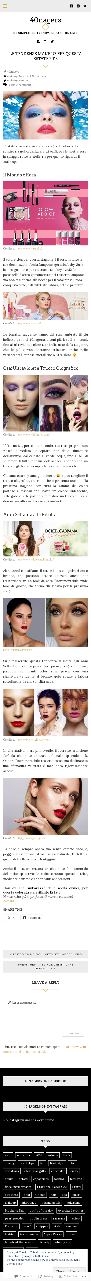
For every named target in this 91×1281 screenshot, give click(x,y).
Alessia (8, 901)
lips (64, 1195)
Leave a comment (19, 85)
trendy (44, 1242)
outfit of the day (41, 1210)
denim (9, 1179)
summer (24, 80)
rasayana (59, 1218)
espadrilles (41, 1179)
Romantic (11, 1226)
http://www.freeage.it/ (31, 838)
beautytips (27, 1163)
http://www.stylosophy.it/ (33, 739)
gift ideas (11, 1195)
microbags (28, 1203)
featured (76, 1179)
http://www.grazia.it (30, 248)
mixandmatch (51, 1203)
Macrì (76, 1195)
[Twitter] (85, 6)
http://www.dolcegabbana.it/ (35, 559)
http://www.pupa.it (29, 323)
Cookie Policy (15, 1263)
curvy (74, 1171)
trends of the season (32, 76)
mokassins (73, 1203)
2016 (39, 1155)
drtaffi (23, 1179)
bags (66, 1155)
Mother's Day (14, 1210)
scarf (26, 1226)
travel (71, 1234)
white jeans (63, 1242)
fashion (59, 1179)
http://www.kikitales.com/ (34, 434)
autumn (53, 1155)
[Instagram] (78, 6)
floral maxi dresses (18, 1187)
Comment (73, 1033)
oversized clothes (71, 1210)
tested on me (29, 1234)
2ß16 (8, 1155)
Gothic (40, 1195)
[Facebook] (71, 6)
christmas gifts (35, 1171)
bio (42, 1163)
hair (53, 1195)
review (75, 1218)
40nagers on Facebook (45, 1081)
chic (72, 1163)
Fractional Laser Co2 (52, 1187)
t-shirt (10, 1234)
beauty (9, 1163)
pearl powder (14, 1218)
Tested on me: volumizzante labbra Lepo (47, 954)
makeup (12, 76)
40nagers (45, 20)
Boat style (57, 1163)
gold (26, 1195)
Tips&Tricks (53, 1234)
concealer (58, 1171)
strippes (42, 1226)
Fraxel (76, 1187)
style (57, 1226)
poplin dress (38, 1218)
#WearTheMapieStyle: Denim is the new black (45, 966)
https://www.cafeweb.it (17, 650)
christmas (12, 1171)
